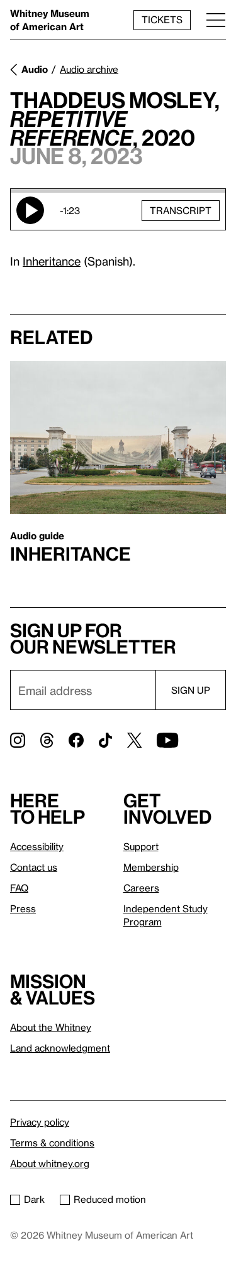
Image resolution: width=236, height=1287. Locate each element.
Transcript (180, 210)
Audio (34, 69)
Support (141, 846)
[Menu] (215, 20)
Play (30, 210)
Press (23, 908)
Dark (34, 1199)
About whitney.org (49, 1163)
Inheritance (52, 260)
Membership (151, 867)
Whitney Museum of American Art (49, 20)
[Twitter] (134, 740)
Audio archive (89, 69)
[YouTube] (167, 740)
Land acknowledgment (60, 1047)
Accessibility (37, 846)
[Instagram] (18, 740)
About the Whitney (50, 1027)
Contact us (33, 867)
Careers (141, 887)
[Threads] (47, 740)
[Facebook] (76, 740)
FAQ (19, 887)
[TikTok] (105, 740)
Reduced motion (110, 1199)
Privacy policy (39, 1122)
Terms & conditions (52, 1142)
